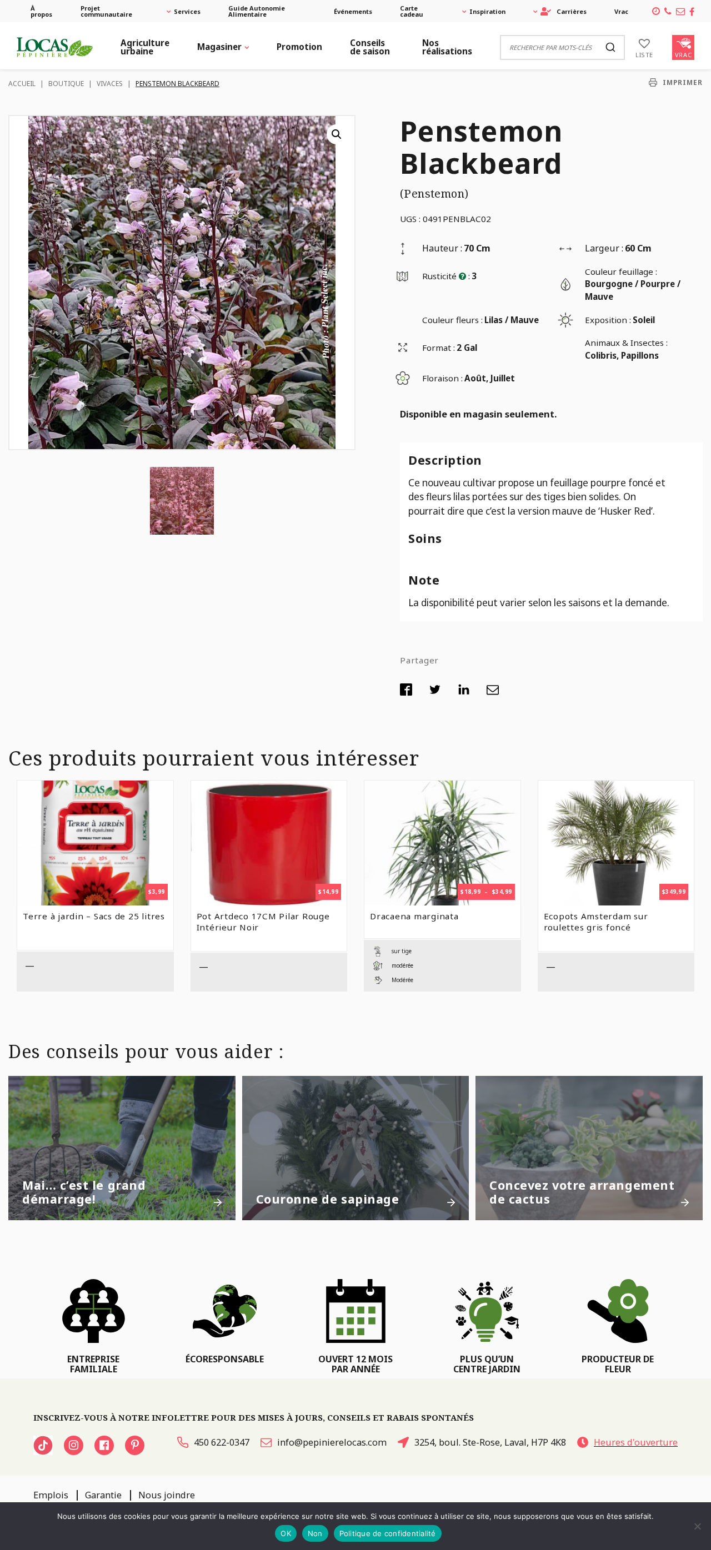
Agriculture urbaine (145, 47)
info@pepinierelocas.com (332, 1442)
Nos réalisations (447, 47)
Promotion (299, 46)
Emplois (50, 1495)
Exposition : (608, 319)
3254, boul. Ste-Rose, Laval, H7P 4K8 (490, 1442)
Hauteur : (442, 248)
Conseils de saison (370, 47)
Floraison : (442, 378)
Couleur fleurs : (452, 319)
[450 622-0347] (668, 11)
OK (286, 1533)
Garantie (103, 1495)
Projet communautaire (106, 11)
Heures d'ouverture (636, 1442)
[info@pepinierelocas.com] (680, 11)
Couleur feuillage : (621, 271)
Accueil (22, 83)
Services (187, 11)
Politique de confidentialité (387, 1533)
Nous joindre (166, 1495)
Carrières (572, 11)
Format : (438, 347)
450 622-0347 (221, 1442)
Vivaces (110, 83)
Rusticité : (446, 275)
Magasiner (219, 46)
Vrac (621, 11)
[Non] (697, 1526)
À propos (41, 11)
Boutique (66, 83)
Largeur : (604, 248)
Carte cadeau (411, 11)
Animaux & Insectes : (626, 342)
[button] (337, 134)
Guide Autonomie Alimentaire (256, 11)
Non (315, 1533)
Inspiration (487, 11)
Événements (353, 11)
